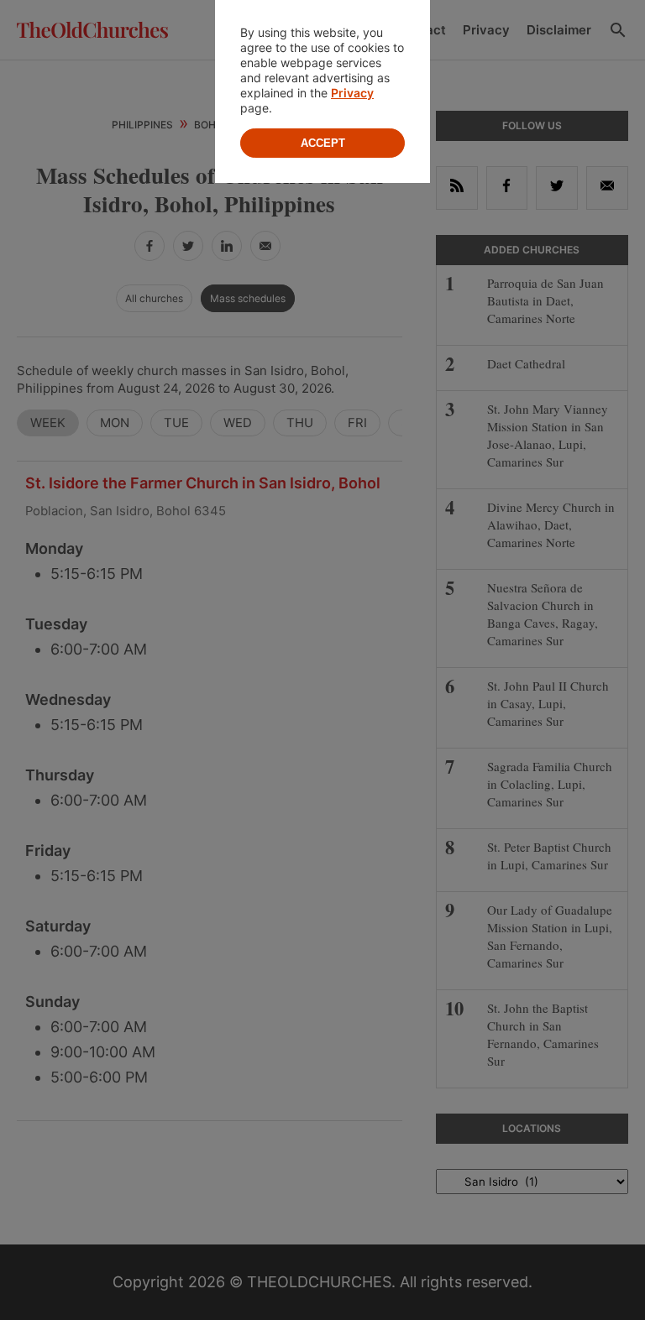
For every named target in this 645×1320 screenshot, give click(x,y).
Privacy (352, 93)
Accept (323, 143)
